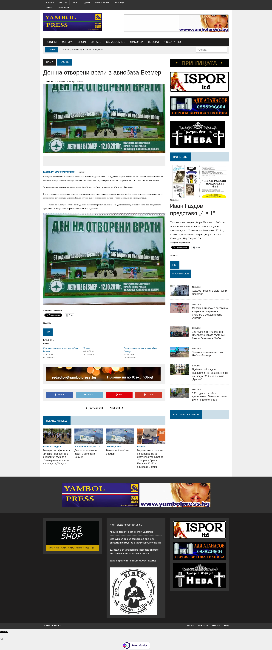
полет (80, 81)
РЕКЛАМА (216, 625)
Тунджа (56, 446)
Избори (50, 7)
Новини (49, 2)
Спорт (75, 2)
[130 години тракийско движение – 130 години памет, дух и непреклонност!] (179, 396)
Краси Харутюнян (64, 172)
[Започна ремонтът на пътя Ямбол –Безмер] (179, 355)
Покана (86, 348)
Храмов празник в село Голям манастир (131, 531)
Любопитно (64, 7)
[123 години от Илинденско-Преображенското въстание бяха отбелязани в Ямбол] (179, 335)
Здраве (87, 2)
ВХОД (226, 625)
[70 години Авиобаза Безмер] (120, 442)
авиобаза (60, 81)
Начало (191, 625)
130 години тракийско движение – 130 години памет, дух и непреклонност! (209, 396)
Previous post (96, 408)
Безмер (71, 81)
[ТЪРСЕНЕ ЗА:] (211, 49)
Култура (63, 2)
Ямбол (96, 446)
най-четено (180, 157)
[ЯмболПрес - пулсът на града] (72, 22)
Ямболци (119, 2)
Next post (115, 408)
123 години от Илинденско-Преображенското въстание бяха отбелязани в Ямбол (208, 335)
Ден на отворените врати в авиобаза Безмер (85, 453)
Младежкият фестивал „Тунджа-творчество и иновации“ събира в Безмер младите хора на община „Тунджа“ (56, 457)
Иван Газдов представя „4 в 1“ (126, 524)
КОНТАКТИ (203, 625)
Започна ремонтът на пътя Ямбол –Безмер (133, 560)
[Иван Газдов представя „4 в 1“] (199, 195)
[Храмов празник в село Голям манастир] (179, 294)
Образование (102, 2)
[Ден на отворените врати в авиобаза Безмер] (88, 442)
